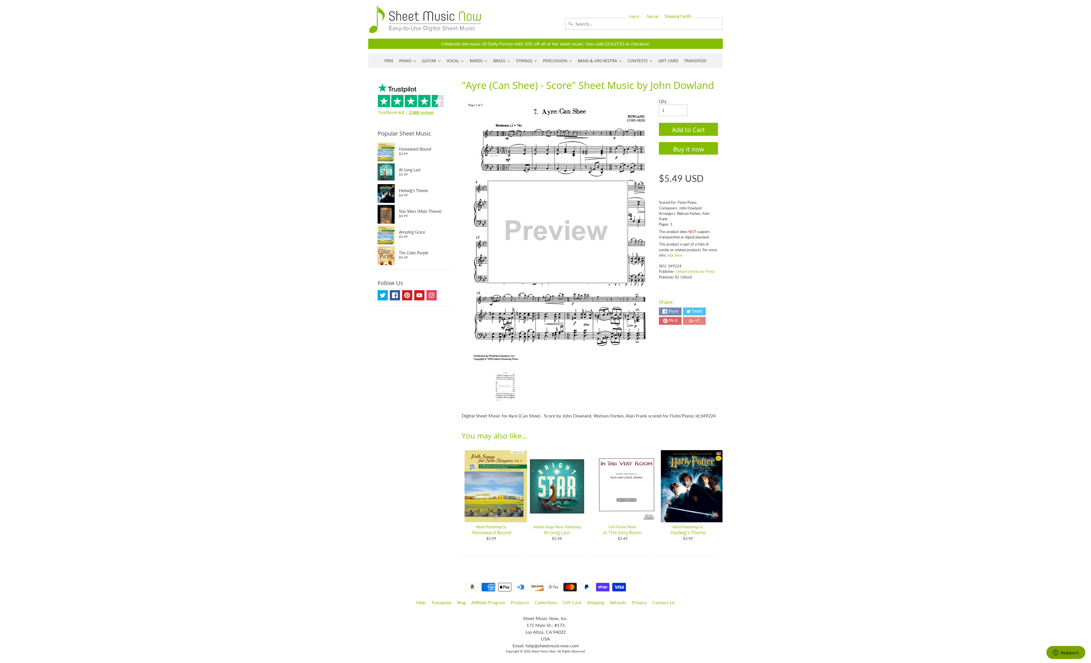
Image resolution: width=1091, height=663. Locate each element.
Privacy (639, 602)
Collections (546, 602)
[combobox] (644, 24)
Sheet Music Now (543, 651)
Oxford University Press (695, 271)
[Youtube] (419, 295)
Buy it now (688, 149)
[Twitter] (383, 295)
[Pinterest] (407, 295)
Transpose (441, 602)
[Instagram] (431, 295)
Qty (663, 101)
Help (421, 602)
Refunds (618, 602)
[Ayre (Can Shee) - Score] (505, 386)
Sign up (652, 16)
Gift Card (572, 602)
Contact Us (663, 602)
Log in (634, 16)
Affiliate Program (488, 602)
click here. (675, 255)
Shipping (595, 602)
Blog (461, 602)
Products (520, 602)
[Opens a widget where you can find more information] (1065, 653)
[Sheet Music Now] (425, 19)
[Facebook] (395, 295)
